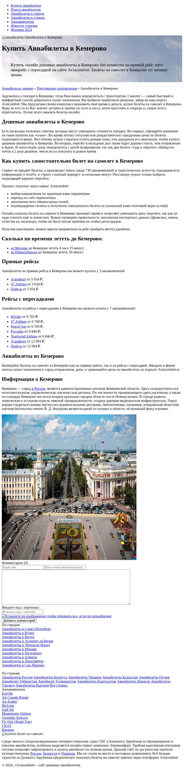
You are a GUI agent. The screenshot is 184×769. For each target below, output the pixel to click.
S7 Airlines (18, 284)
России (35, 753)
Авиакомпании (22, 22)
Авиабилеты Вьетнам (32, 685)
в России (38, 388)
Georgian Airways (15, 717)
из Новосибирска (24, 252)
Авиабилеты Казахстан (120, 677)
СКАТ (6, 726)
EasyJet (7, 693)
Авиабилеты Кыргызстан (96, 681)
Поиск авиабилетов (26, 9)
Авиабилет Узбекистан (19, 681)
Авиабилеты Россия (17, 677)
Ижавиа (8, 730)
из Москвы (19, 248)
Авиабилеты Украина (84, 677)
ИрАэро (8, 705)
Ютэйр (16, 317)
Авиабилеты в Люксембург (23, 661)
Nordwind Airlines (24, 336)
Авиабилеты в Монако (19, 649)
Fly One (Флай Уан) (17, 722)
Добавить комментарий (19, 620)
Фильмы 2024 (21, 30)
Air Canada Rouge (15, 697)
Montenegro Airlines (16, 713)
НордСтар (18, 326)
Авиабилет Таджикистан (57, 681)
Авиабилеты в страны (28, 17)
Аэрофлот (18, 279)
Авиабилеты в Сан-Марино (23, 665)
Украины (68, 753)
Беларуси (50, 753)
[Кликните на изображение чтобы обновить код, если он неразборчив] (56, 616)
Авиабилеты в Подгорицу (22, 653)
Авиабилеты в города (27, 13)
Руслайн (17, 331)
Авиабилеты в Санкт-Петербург (26, 629)
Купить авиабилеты (26, 5)
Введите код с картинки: (20, 607)
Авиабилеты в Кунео (18, 633)
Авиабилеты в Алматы (19, 657)
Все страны (58, 685)
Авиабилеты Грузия (154, 677)
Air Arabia (9, 701)
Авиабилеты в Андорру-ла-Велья (27, 641)
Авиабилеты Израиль (133, 681)
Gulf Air (8, 709)
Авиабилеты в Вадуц (18, 637)
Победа (16, 289)
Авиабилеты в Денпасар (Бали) (26, 645)
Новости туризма (24, 26)
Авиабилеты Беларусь (50, 677)
